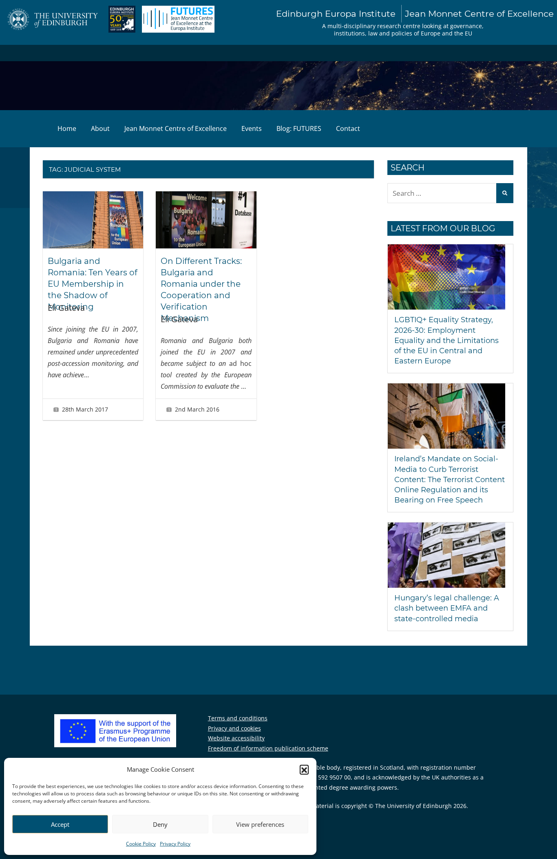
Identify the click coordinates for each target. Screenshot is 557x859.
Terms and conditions (237, 718)
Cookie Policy (141, 843)
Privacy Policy (175, 843)
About (100, 128)
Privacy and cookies (234, 728)
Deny (160, 824)
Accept (60, 824)
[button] (304, 769)
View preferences (260, 824)
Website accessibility (236, 738)
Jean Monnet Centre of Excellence (175, 128)
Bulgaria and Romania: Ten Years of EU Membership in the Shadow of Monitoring (92, 284)
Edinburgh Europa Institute (415, 13)
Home (66, 128)
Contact (348, 128)
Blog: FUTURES (298, 128)
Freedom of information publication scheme (268, 748)
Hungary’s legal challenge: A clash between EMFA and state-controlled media (446, 608)
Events (251, 128)
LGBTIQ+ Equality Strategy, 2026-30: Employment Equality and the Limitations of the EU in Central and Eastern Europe (446, 340)
